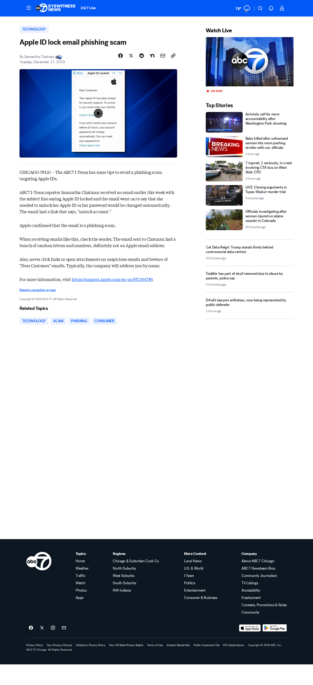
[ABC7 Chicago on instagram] (53, 628)
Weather (82, 568)
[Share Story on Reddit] (142, 56)
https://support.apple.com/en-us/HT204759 (112, 279)
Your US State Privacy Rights (126, 645)
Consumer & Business (200, 598)
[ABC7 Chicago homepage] (55, 8)
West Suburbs (123, 576)
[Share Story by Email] (163, 56)
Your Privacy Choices (59, 645)
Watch (80, 583)
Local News (193, 561)
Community (250, 612)
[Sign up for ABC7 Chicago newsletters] (64, 628)
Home (80, 561)
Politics (189, 583)
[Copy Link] (173, 56)
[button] (28, 7)
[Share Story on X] (131, 56)
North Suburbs (124, 568)
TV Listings (250, 583)
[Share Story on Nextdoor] (152, 56)
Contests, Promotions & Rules (264, 605)
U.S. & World (193, 568)
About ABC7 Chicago (258, 561)
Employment (251, 598)
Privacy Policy (34, 645)
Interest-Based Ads (178, 645)
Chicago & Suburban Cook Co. (136, 561)
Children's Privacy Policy (90, 645)
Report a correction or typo (37, 290)
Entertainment (195, 590)
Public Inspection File (207, 645)
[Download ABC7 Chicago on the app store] (250, 628)
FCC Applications (233, 645)
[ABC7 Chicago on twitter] (42, 628)
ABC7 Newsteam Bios (258, 568)
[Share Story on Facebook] (120, 56)
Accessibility (251, 590)
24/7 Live (88, 7)
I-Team (189, 576)
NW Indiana (122, 590)
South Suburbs (124, 583)
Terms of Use (155, 645)
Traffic (80, 576)
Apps (79, 598)
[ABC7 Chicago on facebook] (31, 628)
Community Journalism (259, 576)
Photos (81, 590)
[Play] (249, 61)
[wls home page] (38, 561)
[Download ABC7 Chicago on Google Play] (275, 628)
